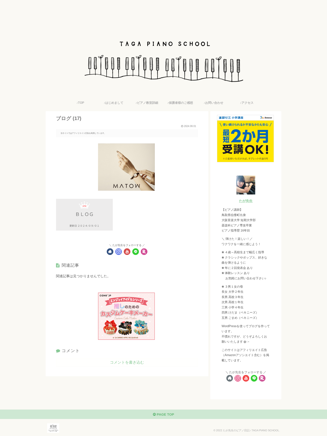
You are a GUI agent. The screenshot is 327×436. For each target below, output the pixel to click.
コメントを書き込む (127, 362)
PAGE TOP (165, 414)
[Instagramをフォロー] (118, 251)
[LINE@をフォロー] (135, 251)
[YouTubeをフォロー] (127, 251)
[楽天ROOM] (144, 251)
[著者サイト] (110, 251)
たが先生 (246, 201)
